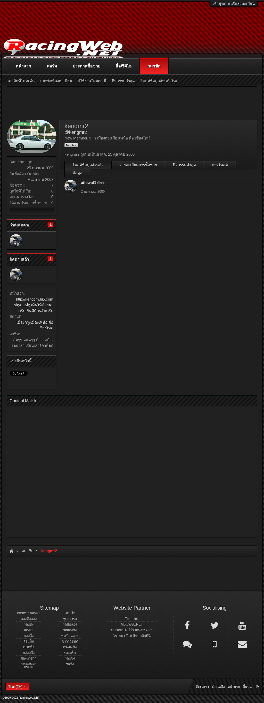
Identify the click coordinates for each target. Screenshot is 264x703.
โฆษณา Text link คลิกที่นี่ (132, 636)
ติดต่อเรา (202, 687)
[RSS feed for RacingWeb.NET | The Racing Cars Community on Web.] (258, 681)
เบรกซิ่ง (28, 647)
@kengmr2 (75, 132)
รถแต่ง (29, 624)
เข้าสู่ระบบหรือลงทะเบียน (234, 3)
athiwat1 (88, 182)
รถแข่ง (70, 658)
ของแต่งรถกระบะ (28, 665)
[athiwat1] (16, 240)
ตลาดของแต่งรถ (28, 613)
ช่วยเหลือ (218, 687)
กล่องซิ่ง (29, 653)
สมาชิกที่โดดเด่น (20, 81)
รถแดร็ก (70, 653)
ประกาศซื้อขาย (86, 66)
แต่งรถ (29, 630)
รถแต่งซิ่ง (70, 630)
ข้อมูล (77, 173)
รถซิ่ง (70, 664)
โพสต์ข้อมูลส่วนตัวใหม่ (159, 81)
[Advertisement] (132, 470)
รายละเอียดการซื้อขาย (138, 165)
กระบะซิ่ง (70, 647)
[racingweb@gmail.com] (242, 644)
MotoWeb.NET (132, 624)
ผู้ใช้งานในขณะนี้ (92, 81)
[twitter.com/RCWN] (214, 625)
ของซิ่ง (29, 636)
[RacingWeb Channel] (242, 625)
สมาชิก (154, 66)
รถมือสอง (70, 624)
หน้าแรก (23, 66)
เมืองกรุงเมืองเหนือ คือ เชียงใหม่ (123, 138)
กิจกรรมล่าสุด (184, 165)
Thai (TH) (15, 687)
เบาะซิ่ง (70, 613)
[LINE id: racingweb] (187, 644)
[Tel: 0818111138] (214, 644)
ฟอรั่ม (52, 66)
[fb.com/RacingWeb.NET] (187, 625)
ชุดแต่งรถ (70, 619)
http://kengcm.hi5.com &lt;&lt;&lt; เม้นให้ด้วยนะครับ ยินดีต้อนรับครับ (33, 305)
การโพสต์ (220, 165)
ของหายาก (29, 658)
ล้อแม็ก (28, 641)
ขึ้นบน (247, 687)
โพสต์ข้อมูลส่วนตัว (87, 165)
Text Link (132, 619)
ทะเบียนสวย (70, 636)
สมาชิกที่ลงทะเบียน (56, 81)
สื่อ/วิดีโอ (124, 66)
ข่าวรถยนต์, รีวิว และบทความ (132, 630)
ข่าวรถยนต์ (70, 641)
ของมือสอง (29, 619)
